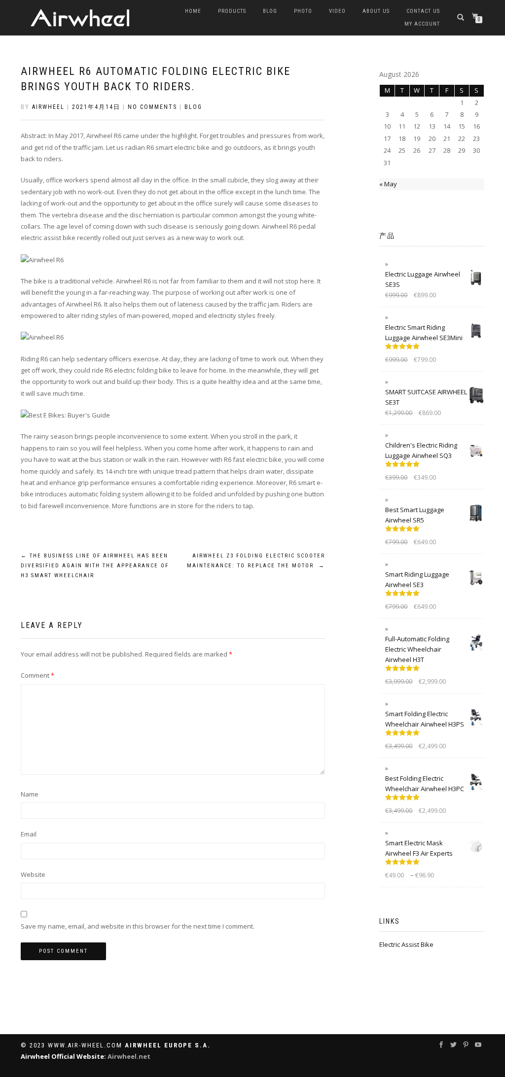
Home (193, 11)
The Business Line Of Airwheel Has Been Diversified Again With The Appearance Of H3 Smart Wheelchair (95, 566)
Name (29, 794)
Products (232, 11)
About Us (376, 11)
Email (28, 834)
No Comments (152, 107)
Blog (270, 11)
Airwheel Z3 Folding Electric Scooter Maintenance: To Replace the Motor (256, 561)
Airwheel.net (129, 1056)
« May (388, 183)
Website (33, 874)
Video (337, 11)
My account (422, 24)
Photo (303, 11)
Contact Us (423, 11)
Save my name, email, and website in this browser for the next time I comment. (137, 926)
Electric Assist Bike (406, 944)
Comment (37, 675)
